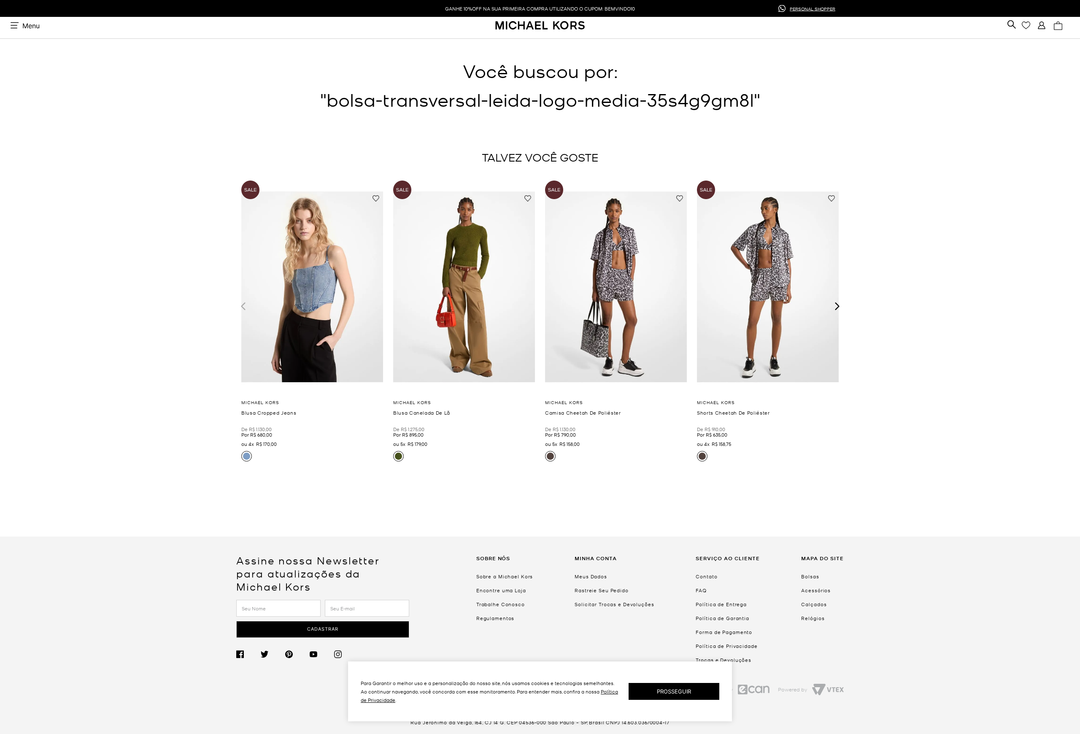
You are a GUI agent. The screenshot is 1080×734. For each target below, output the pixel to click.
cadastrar (322, 629)
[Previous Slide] (243, 306)
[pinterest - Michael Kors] (297, 654)
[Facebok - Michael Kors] (248, 654)
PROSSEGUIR (674, 691)
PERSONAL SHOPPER (812, 8)
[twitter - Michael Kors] (273, 654)
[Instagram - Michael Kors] (346, 654)
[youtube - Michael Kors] (322, 654)
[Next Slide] (836, 306)
